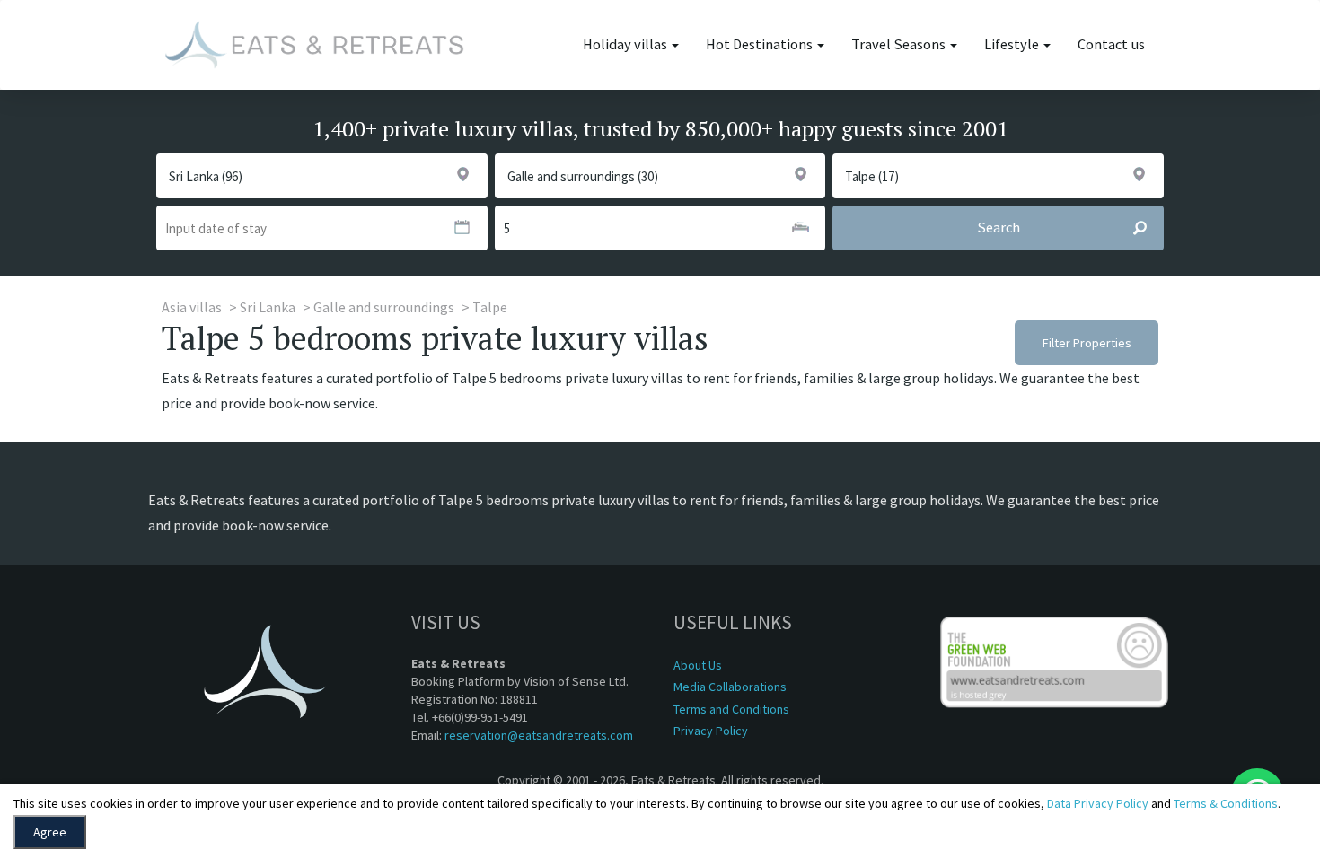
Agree (49, 832)
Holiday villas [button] (626, 44)
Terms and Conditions (731, 709)
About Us (697, 665)
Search (998, 227)
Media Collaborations (730, 687)
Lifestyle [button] (1013, 44)
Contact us (1111, 44)
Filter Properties (1087, 343)
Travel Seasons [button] (899, 44)
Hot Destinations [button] (760, 44)
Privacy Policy (710, 730)
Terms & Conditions (1226, 803)
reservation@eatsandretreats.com (538, 735)
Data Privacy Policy (1097, 803)
